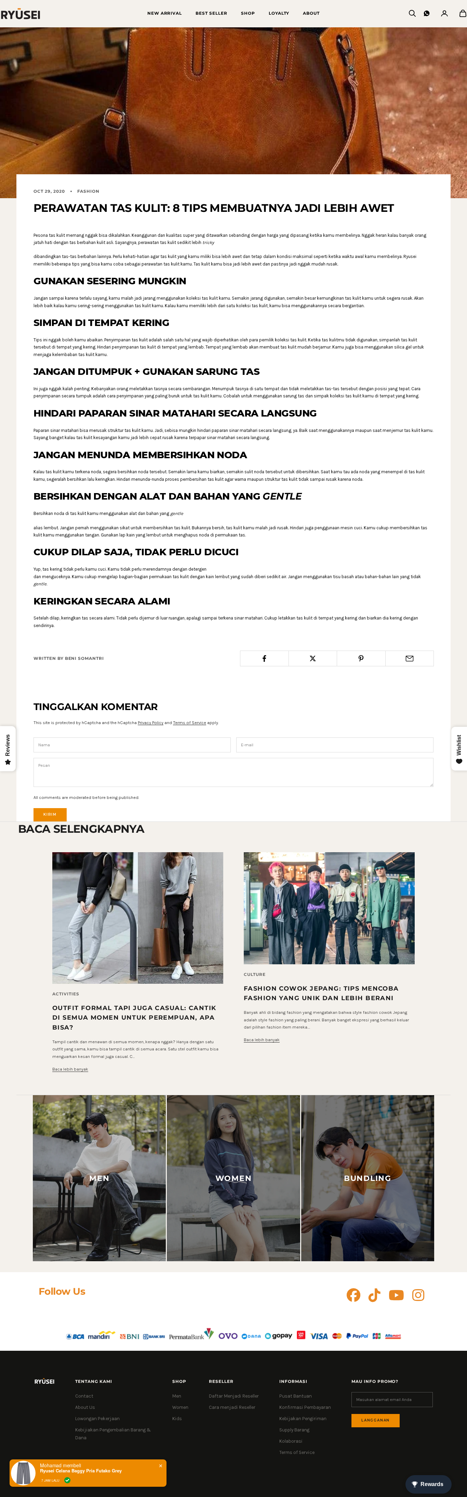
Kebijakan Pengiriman (302, 1418)
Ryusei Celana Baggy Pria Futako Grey (81, 1470)
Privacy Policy (150, 722)
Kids (177, 1418)
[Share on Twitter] (313, 658)
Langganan (375, 1420)
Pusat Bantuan (295, 1396)
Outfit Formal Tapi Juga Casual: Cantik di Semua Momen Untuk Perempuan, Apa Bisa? (134, 1017)
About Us (85, 1407)
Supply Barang (294, 1430)
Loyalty (279, 13)
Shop (248, 13)
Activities (65, 993)
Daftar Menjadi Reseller (234, 1396)
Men (176, 1396)
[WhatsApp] (426, 13)
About (311, 13)
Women (180, 1407)
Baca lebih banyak (70, 1069)
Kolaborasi (291, 1441)
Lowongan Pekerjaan (97, 1418)
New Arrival (164, 13)
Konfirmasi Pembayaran (305, 1407)
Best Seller (211, 13)
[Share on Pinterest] (361, 658)
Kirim (50, 814)
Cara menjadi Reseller (232, 1407)
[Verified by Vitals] (67, 1480)
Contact (84, 1396)
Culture (255, 974)
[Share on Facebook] (264, 658)
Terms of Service (189, 722)
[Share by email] (410, 658)
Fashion (88, 191)
